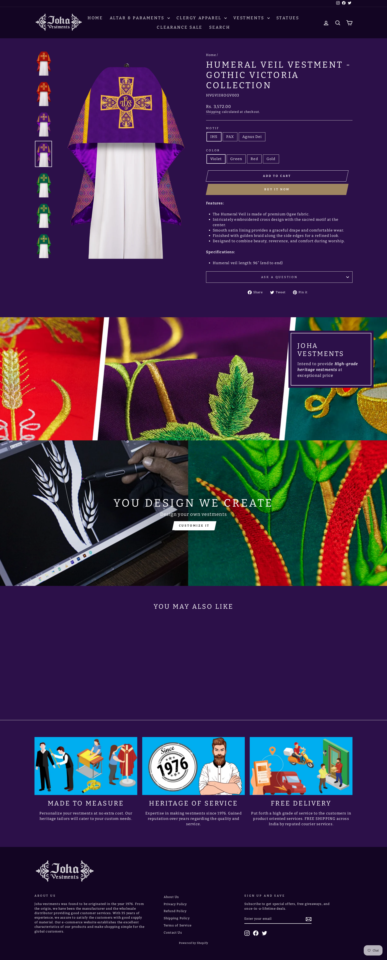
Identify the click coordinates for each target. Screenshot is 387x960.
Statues (287, 17)
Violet (216, 159)
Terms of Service (177, 925)
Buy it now (277, 189)
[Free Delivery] (301, 766)
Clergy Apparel (199, 17)
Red (254, 159)
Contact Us (173, 932)
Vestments (249, 17)
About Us (171, 897)
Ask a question (279, 277)
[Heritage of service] (193, 766)
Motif (212, 128)
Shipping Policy (177, 918)
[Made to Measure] (85, 766)
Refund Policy (175, 911)
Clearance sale (179, 27)
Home (95, 17)
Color (213, 150)
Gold (271, 159)
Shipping (213, 112)
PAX (230, 137)
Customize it (194, 525)
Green (236, 159)
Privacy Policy (175, 904)
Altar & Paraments (138, 17)
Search (219, 27)
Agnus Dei (252, 137)
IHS (214, 137)
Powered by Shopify (193, 943)
